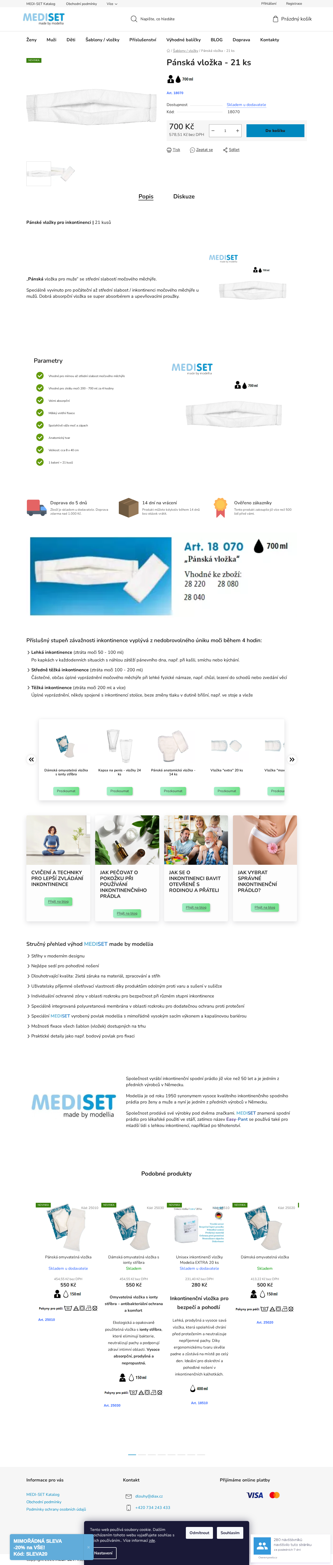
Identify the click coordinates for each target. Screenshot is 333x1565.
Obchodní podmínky (81, 3)
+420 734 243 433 (152, 1507)
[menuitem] (31, 39)
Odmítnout (199, 1533)
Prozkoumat (66, 791)
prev (30, 1327)
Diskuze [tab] (184, 196)
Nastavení (103, 1553)
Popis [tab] (146, 196)
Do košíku (275, 130)
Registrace (294, 3)
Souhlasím (230, 1533)
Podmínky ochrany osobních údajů (56, 1509)
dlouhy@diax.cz (149, 1496)
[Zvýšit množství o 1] (237, 131)
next (303, 1327)
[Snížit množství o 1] (213, 131)
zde (152, 1540)
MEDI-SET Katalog (40, 3)
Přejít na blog (58, 901)
